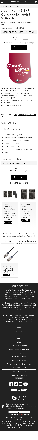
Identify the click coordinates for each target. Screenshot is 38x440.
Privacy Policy (19, 378)
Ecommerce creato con (19, 427)
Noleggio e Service (19, 368)
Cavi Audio (9, 6)
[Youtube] (25, 385)
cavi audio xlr (18, 236)
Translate (25, 414)
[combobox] (19, 28)
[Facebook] (11, 385)
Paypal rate (19, 353)
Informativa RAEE (19, 360)
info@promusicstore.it (17, 319)
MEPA (19, 338)
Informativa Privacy (19, 357)
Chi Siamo (19, 331)
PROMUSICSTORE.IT (19, 2)
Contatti (19, 335)
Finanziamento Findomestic (19, 349)
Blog (19, 342)
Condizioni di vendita (19, 346)
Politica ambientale (19, 371)
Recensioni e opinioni (19, 375)
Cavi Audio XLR (20, 6)
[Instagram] (20, 385)
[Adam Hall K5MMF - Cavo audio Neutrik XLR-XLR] (19, 68)
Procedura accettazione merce (19, 364)
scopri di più (30, 42)
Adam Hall (31, 236)
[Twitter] (16, 385)
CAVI (2, 6)
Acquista (19, 47)
